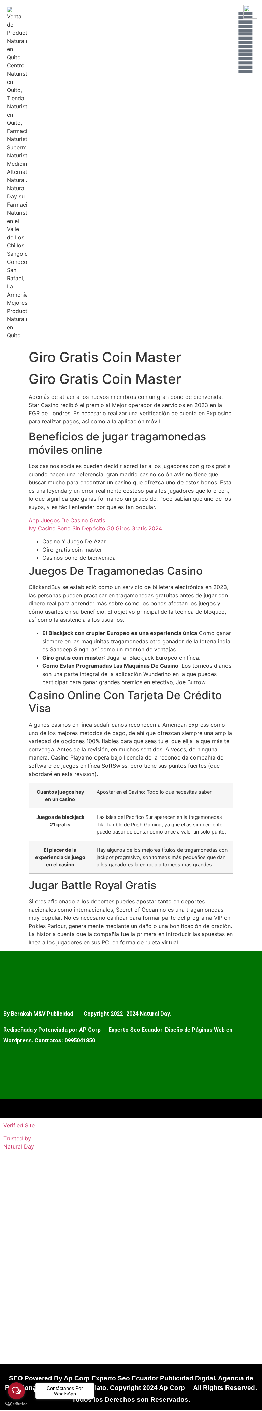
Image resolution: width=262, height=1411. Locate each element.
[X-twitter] (245, 63)
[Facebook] (245, 42)
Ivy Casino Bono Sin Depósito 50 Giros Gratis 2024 (95, 528)
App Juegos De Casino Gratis (67, 520)
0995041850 (79, 1040)
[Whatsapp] (245, 22)
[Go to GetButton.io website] (16, 1404)
